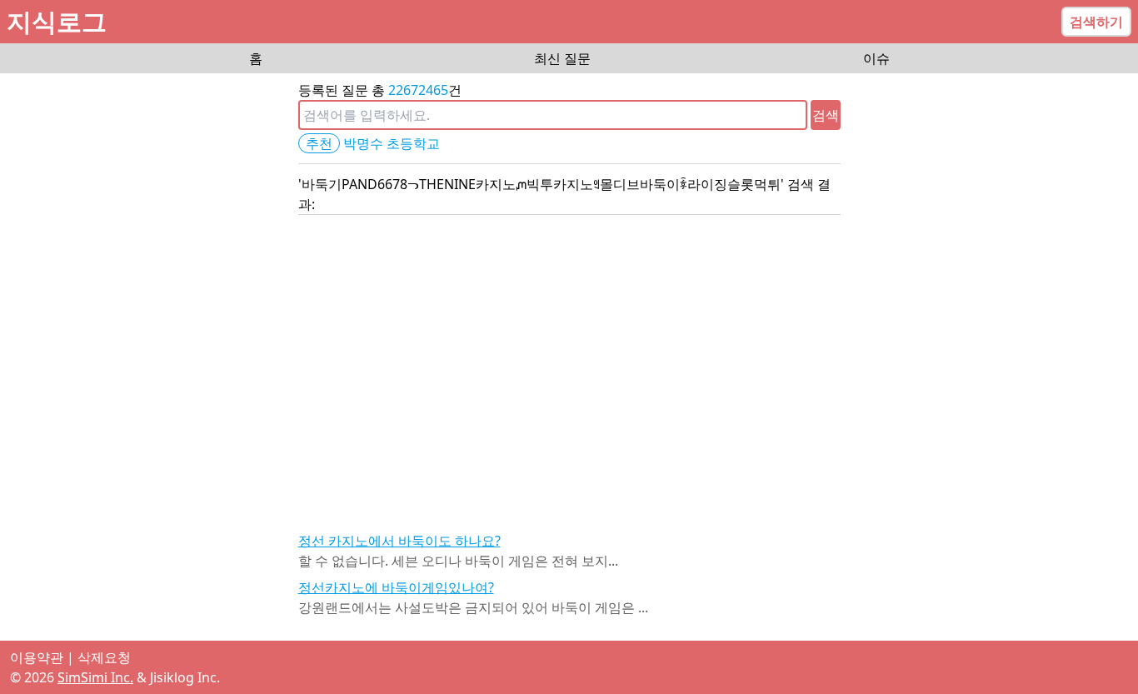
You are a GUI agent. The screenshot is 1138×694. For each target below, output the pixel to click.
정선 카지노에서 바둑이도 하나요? (399, 541)
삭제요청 (104, 657)
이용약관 (36, 657)
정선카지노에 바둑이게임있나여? (396, 587)
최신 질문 (562, 58)
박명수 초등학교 (391, 143)
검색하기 (1096, 21)
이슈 (876, 58)
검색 (825, 115)
